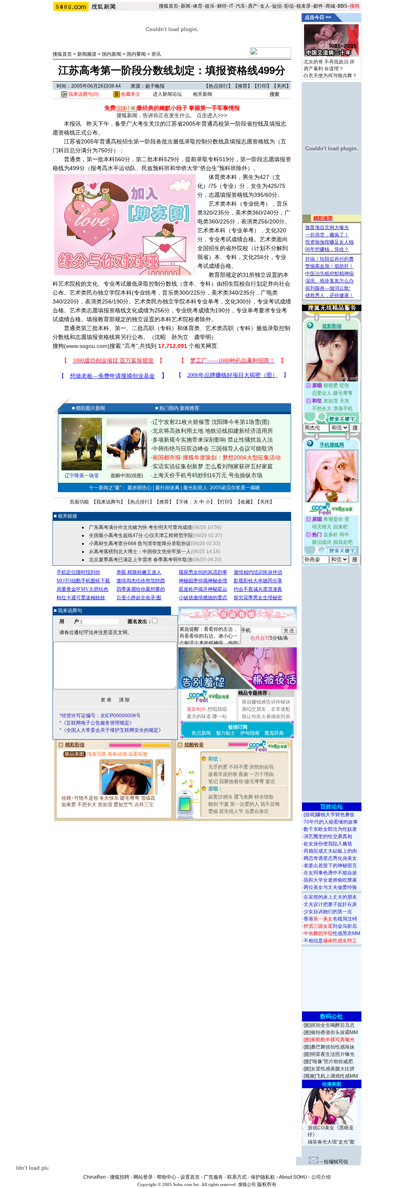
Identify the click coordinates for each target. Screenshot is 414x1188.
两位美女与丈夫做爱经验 (330, 887)
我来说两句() (83, 94)
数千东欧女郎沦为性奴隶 (330, 829)
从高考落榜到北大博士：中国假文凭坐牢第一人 (140, 551)
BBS (342, 6)
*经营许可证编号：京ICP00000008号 (100, 715)
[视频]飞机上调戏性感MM (331, 1076)
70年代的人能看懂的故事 (331, 822)
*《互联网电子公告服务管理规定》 (96, 723)
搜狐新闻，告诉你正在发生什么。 (155, 115)
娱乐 (210, 6)
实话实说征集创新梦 (177, 466)
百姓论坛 (331, 806)
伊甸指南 (250, 733)
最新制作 (196, 709)
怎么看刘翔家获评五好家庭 (239, 466)
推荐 (242, 86)
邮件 (318, 6)
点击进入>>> (211, 115)
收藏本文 (130, 94)
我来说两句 (108, 502)
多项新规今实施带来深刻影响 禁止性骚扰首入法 (212, 439)
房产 (253, 6)
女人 (265, 6)
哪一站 (219, 716)
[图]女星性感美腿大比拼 (329, 1069)
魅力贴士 (225, 733)
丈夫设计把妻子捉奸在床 (330, 904)
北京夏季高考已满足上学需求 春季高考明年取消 (140, 559)
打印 (262, 86)
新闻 (185, 6)
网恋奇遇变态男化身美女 (330, 858)
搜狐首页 (168, 6)
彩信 (289, 6)
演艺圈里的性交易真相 (328, 836)
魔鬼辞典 (274, 733)
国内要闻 (136, 54)
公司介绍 (321, 1177)
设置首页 (190, 1177)
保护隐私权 (263, 1177)
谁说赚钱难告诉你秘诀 (266, 702)
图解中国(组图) (127, 475)
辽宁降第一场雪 (82, 475)
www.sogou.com (87, 346)
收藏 (245, 502)
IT (231, 6)
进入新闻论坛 (167, 94)
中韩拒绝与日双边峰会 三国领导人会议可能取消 (212, 448)
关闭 (281, 86)
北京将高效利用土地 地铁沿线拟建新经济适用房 (212, 431)
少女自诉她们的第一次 (328, 911)
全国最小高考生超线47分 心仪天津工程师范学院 (141, 535)
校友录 (303, 6)
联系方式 (237, 1177)
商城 (330, 6)
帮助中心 (166, 1177)
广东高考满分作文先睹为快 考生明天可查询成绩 (140, 527)
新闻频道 (87, 54)
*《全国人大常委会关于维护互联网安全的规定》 (111, 730)
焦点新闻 (201, 733)
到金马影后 (330, 926)
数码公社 (331, 1016)
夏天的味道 (199, 716)
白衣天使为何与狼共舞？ (330, 75)
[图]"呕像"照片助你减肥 (328, 1061)
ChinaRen (94, 1177)
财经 (222, 6)
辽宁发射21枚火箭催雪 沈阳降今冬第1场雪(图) (211, 422)
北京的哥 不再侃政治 (326, 62)
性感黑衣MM (332, 933)
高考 (130, 346)
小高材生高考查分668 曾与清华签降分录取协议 (140, 543)
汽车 (240, 6)
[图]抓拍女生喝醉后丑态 (329, 1025)
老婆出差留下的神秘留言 (330, 865)
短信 (277, 6)
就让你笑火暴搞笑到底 (266, 716)
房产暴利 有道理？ (324, 69)
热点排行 (218, 86)
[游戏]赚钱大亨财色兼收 (329, 814)
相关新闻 (202, 94)
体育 (198, 6)
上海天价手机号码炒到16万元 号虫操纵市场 (207, 475)
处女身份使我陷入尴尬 (328, 844)
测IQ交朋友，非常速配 (266, 709)
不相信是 (330, 941)
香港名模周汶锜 (330, 919)
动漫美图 (331, 1084)
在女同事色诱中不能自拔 (330, 873)
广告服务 (213, 1177)
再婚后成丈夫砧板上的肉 (330, 851)
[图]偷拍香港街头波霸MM (331, 1032)
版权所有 (267, 1184)
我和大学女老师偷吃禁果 (330, 880)
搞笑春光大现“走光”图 (331, 1142)
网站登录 (143, 1177)
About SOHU (293, 1177)
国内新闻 (111, 54)
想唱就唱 (217, 709)
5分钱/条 (269, 638)
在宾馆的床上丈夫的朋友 (330, 897)
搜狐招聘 (119, 1177)
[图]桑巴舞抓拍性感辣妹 (329, 1047)
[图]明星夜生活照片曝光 (329, 1054)
